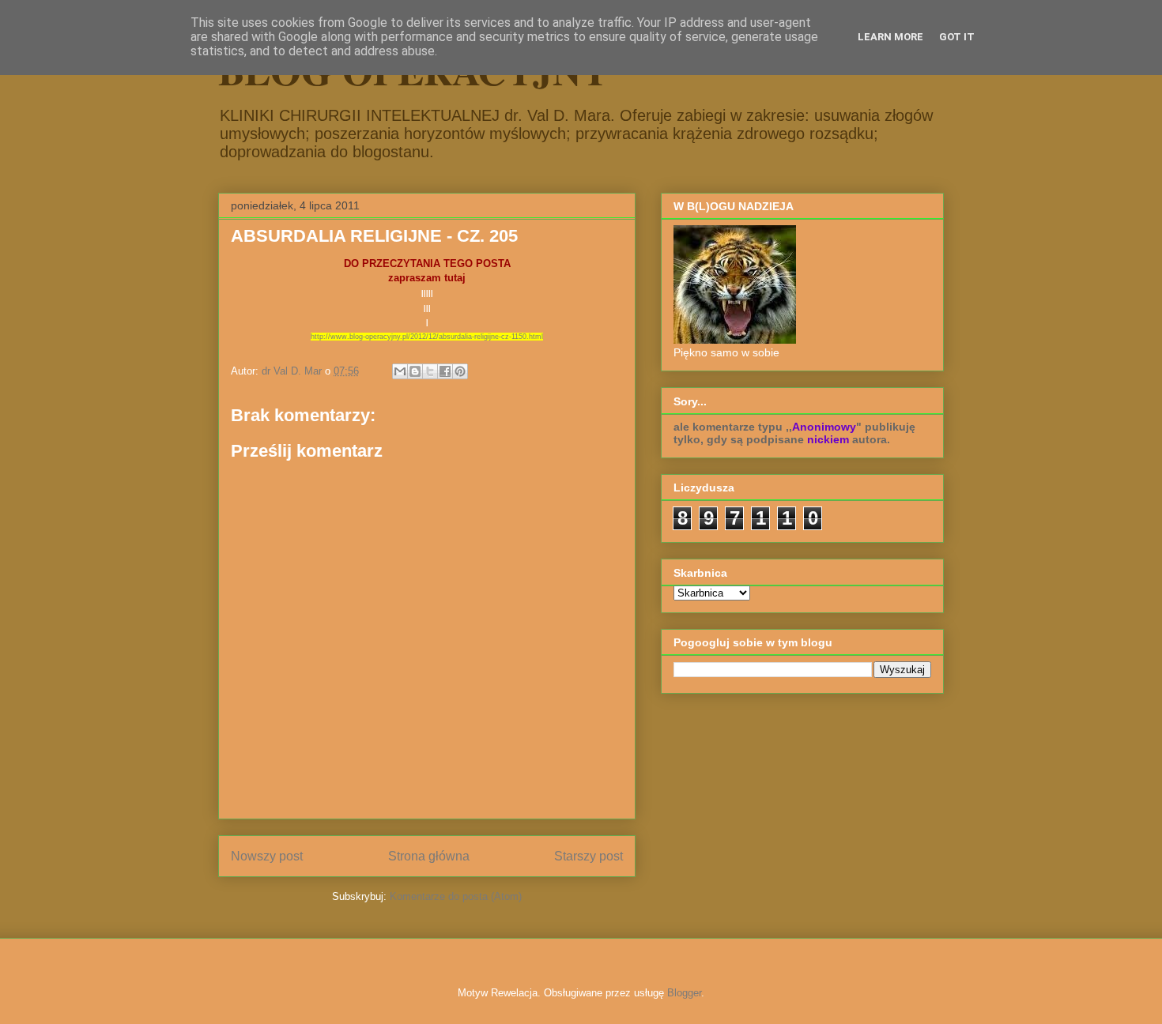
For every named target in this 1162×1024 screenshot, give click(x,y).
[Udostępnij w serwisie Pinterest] (460, 371)
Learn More (890, 37)
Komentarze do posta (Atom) (456, 896)
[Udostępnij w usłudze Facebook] (445, 371)
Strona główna (429, 856)
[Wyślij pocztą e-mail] (400, 371)
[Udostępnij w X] (430, 371)
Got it (957, 37)
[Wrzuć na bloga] (415, 371)
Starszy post (588, 856)
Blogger (684, 993)
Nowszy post (267, 856)
